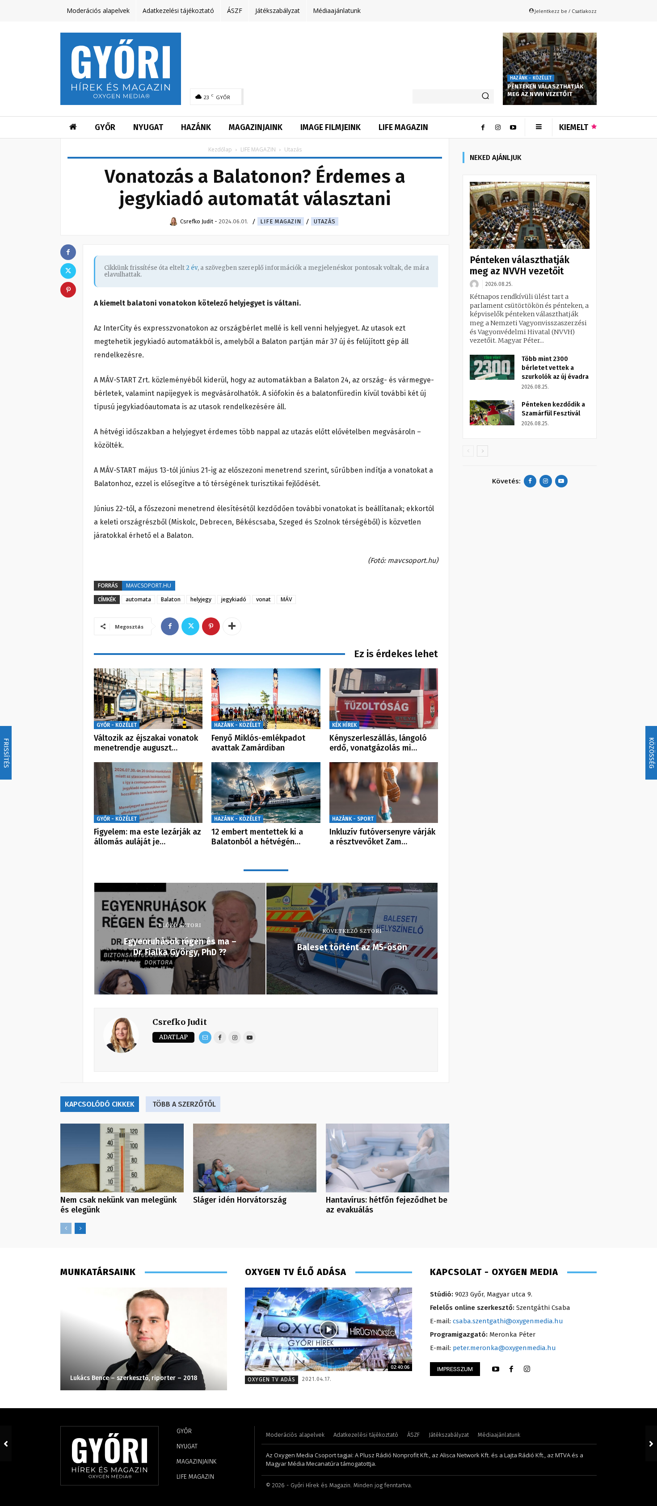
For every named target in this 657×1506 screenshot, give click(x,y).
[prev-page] (66, 1228)
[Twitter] (190, 626)
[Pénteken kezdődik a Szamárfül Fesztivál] (492, 412)
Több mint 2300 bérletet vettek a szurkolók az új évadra (555, 368)
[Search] (485, 96)
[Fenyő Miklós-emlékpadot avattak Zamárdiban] (265, 699)
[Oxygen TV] (328, 1329)
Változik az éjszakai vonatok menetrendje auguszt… (146, 743)
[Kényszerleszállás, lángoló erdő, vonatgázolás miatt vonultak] (383, 699)
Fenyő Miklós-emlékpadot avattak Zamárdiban (258, 743)
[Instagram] (498, 127)
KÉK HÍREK (344, 725)
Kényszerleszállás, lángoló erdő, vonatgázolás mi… (378, 743)
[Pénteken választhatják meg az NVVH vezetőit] (550, 69)
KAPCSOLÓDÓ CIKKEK (100, 1104)
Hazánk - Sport (353, 819)
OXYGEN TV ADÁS (271, 1379)
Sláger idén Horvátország (239, 1200)
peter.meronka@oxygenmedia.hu (504, 1348)
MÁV (286, 599)
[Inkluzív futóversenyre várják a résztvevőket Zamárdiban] (383, 792)
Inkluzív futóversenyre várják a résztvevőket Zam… (382, 837)
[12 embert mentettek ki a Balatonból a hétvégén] (265, 792)
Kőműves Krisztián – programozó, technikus (134, 1378)
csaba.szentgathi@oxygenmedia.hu (508, 1321)
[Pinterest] (211, 626)
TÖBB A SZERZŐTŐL (184, 1104)
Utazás (325, 221)
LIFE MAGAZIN (258, 149)
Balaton (171, 599)
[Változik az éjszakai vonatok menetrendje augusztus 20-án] (148, 699)
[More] (232, 626)
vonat (263, 599)
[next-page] (80, 1228)
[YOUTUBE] (496, 1369)
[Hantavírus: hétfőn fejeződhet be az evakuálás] (387, 1158)
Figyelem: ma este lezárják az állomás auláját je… (147, 837)
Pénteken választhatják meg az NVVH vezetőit (545, 90)
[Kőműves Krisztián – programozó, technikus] (143, 1339)
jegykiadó (233, 599)
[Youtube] (513, 127)
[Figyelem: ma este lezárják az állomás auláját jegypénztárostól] (148, 792)
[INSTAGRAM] (527, 1369)
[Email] (205, 1037)
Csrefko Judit (179, 1022)
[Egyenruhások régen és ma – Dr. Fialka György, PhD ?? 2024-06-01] (6, 1443)
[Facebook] (483, 127)
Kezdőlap (220, 149)
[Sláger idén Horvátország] (254, 1158)
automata (138, 599)
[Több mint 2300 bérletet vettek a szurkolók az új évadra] (492, 367)
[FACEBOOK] (511, 1369)
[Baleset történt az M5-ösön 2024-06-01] (651, 1443)
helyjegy (200, 599)
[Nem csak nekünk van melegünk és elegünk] (122, 1158)
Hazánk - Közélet (531, 78)
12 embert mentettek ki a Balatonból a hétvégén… (257, 837)
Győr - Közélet (117, 725)
